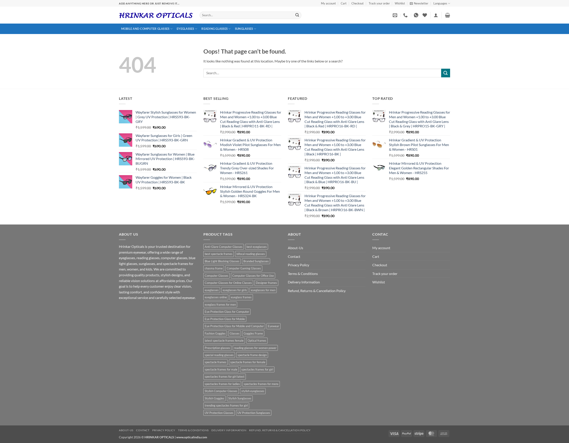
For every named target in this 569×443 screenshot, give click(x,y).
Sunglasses (244, 28)
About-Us (295, 248)
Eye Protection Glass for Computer (227, 311)
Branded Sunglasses (256, 261)
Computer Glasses (216, 275)
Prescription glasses (217, 348)
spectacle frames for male (221, 369)
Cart (344, 3)
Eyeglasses (185, 28)
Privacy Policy (298, 265)
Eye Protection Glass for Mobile (225, 319)
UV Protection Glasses (219, 413)
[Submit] (297, 15)
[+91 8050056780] (406, 15)
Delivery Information (304, 282)
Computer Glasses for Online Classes (228, 283)
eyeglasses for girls (235, 290)
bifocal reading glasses (250, 254)
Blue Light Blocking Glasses (222, 261)
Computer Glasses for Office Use (253, 275)
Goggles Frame (253, 333)
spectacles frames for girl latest (224, 376)
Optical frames (257, 340)
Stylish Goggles (214, 398)
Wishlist (400, 3)
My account (328, 3)
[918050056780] (416, 15)
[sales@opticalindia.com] (395, 15)
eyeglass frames (241, 297)
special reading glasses (219, 355)
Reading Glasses (214, 28)
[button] (419, 3)
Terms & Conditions (303, 273)
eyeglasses (212, 290)
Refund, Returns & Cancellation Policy (317, 291)
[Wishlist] (425, 15)
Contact (294, 256)
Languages (440, 3)
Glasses (235, 333)
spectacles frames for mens (261, 384)
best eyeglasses (256, 247)
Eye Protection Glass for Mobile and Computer (234, 326)
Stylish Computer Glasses (221, 391)
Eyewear (273, 326)
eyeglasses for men (263, 290)
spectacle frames (215, 362)
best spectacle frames (218, 254)
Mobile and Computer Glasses (145, 28)
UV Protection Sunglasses (253, 413)
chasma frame (214, 268)
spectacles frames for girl (257, 369)
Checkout (357, 3)
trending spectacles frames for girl (226, 405)
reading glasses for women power (255, 348)
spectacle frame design (252, 355)
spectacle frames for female (247, 362)
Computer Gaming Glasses (244, 268)
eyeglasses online (216, 297)
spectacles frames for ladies (222, 384)
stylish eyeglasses (252, 391)
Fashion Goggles (215, 333)
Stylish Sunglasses (239, 398)
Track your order (379, 3)
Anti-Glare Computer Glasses (223, 247)
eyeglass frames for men (220, 304)
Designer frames (266, 283)
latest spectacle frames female (224, 340)
